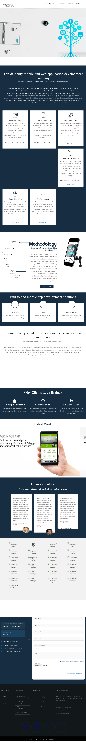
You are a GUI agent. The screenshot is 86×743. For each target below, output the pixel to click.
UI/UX (7, 142)
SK (40, 526)
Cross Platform (46, 142)
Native (36, 142)
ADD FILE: (37, 663)
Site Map (5, 703)
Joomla (72, 180)
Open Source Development (20, 702)
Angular (68, 140)
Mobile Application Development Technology (23, 697)
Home (45, 3)
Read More (15, 146)
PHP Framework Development (21, 707)
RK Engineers (66, 522)
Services (51, 3)
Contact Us (79, 3)
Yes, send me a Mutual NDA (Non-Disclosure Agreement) (72, 661)
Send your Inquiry (74, 673)
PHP (12, 142)
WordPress (64, 180)
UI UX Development (22, 712)
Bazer (17, 524)
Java (16, 142)
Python (22, 142)
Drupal (79, 180)
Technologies (61, 3)
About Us (70, 3)
